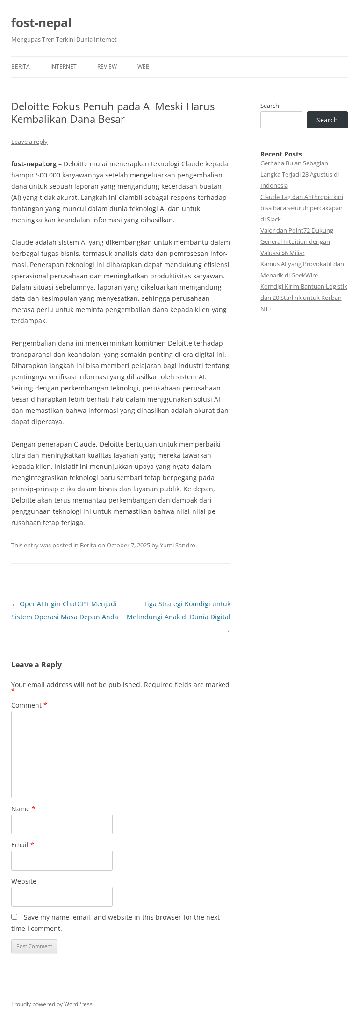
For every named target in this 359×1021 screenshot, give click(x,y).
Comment (29, 705)
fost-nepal (41, 22)
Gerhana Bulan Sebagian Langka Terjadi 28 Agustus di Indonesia (299, 174)
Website (23, 881)
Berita (20, 67)
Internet (63, 67)
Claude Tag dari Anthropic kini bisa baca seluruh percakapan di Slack (301, 207)
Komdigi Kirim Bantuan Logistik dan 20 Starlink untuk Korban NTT (303, 297)
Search (269, 105)
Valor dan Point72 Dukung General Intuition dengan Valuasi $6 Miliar (296, 241)
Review (107, 67)
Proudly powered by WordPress (52, 1004)
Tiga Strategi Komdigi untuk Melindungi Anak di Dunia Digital (178, 616)
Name (23, 808)
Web (143, 67)
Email (22, 844)
